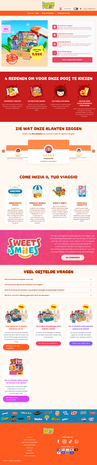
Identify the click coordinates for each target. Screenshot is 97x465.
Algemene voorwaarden (30, 442)
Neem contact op (30, 440)
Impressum (29, 448)
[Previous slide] (3, 151)
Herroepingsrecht (29, 445)
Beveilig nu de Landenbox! (48, 343)
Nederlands (67, 9)
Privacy (29, 450)
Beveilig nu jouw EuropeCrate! (12, 398)
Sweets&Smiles (63, 13)
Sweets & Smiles (29, 456)
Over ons (30, 13)
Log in (85, 9)
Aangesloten (29, 453)
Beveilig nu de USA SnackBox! (12, 347)
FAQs (37, 13)
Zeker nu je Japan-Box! (80, 343)
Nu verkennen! (73, 257)
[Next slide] (93, 151)
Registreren (91, 9)
